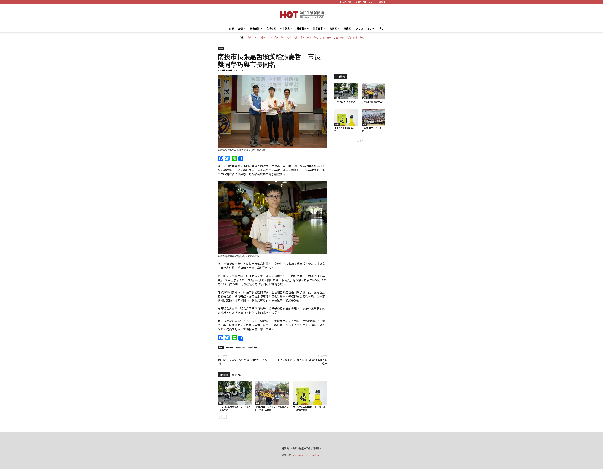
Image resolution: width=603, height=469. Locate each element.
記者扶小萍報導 (226, 70)
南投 (296, 37)
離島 (362, 37)
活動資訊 (254, 28)
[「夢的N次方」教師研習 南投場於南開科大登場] (374, 117)
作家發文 (381, 2)
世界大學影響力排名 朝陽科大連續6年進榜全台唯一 (302, 362)
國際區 (347, 28)
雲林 (302, 37)
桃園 (263, 37)
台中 (283, 37)
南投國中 (229, 347)
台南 (316, 37)
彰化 (289, 37)
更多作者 (236, 374)
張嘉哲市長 (252, 347)
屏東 (329, 37)
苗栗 (276, 37)
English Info (363, 28)
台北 (250, 37)
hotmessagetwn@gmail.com (306, 454)
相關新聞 (224, 374)
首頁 (231, 28)
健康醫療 (301, 28)
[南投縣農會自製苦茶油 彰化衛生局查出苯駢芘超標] (310, 393)
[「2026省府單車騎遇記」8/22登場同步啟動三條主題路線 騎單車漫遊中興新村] (235, 393)
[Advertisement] (359, 162)
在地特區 (271, 28)
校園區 (333, 28)
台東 (355, 37)
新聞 (240, 28)
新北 (256, 37)
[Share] (241, 158)
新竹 (269, 37)
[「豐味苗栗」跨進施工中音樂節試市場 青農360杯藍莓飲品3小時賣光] (272, 393)
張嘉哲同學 (240, 347)
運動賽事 (318, 28)
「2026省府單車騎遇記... (345, 101)
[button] (381, 28)
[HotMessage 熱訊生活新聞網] (301, 14)
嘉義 (309, 37)
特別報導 (285, 28)
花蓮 (349, 37)
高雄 (322, 37)
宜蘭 (342, 37)
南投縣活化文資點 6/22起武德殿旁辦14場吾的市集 (242, 362)
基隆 (335, 37)
